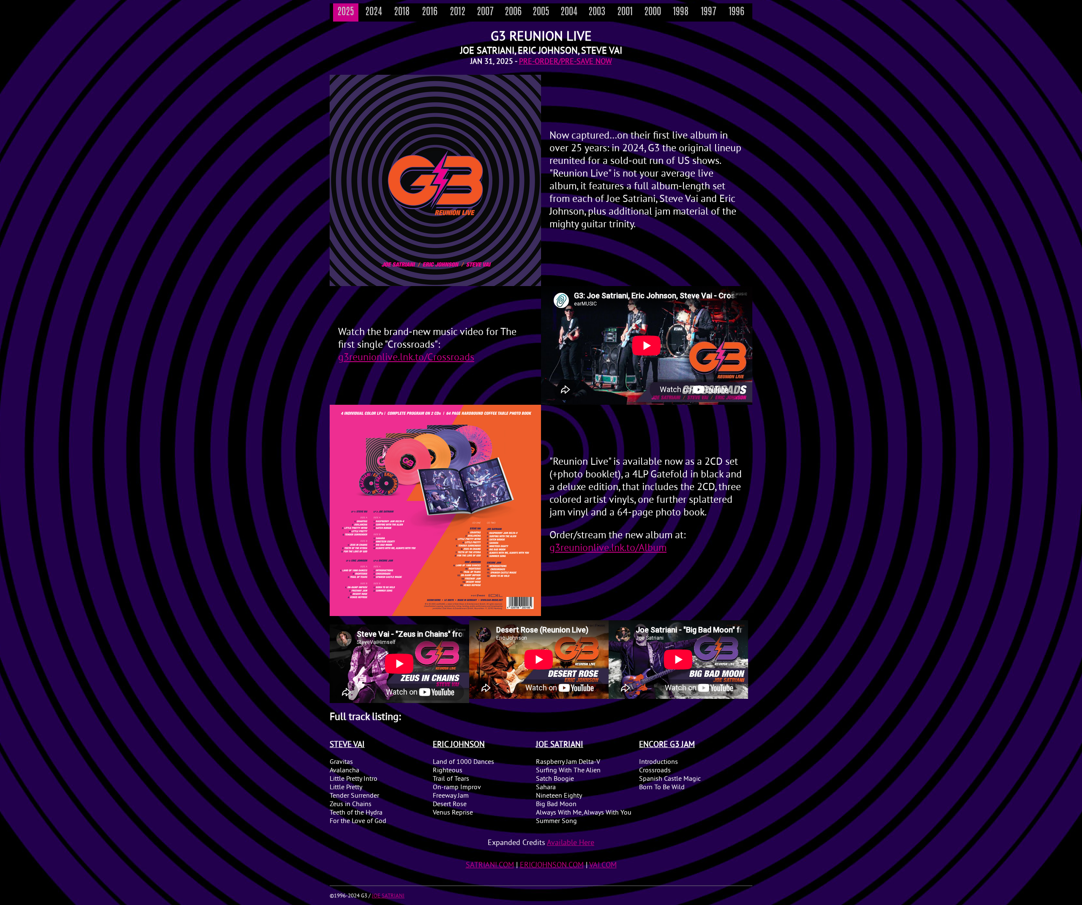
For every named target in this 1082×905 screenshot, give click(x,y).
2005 (541, 12)
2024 (373, 12)
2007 (485, 12)
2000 (652, 12)
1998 (681, 12)
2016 (429, 12)
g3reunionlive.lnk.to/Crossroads (406, 358)
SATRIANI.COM (490, 865)
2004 (568, 12)
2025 (345, 12)
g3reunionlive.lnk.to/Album (608, 548)
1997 (708, 12)
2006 (513, 12)
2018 (402, 12)
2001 (625, 12)
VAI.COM (603, 865)
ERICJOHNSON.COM (552, 865)
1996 (736, 12)
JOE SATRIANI (388, 896)
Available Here (570, 843)
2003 (596, 12)
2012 (457, 12)
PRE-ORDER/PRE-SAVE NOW (565, 62)
